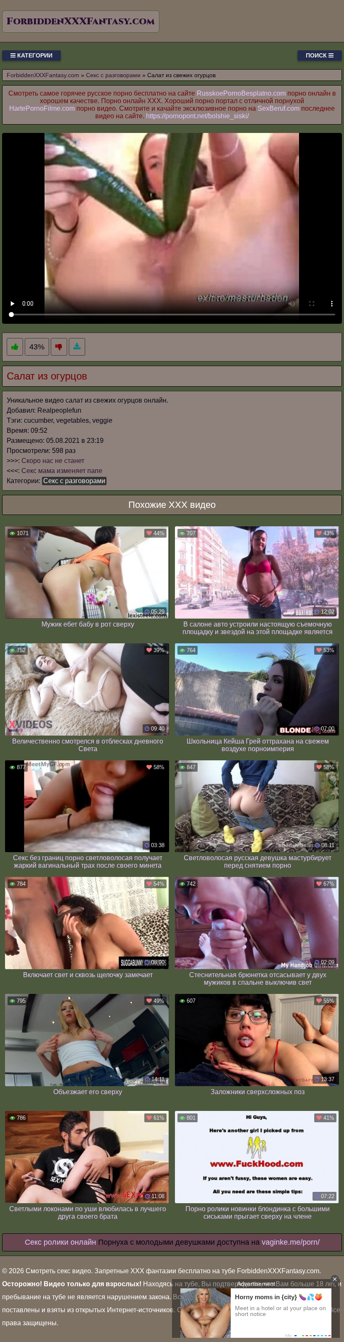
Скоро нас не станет (52, 460)
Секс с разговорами (74, 480)
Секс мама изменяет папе (61, 470)
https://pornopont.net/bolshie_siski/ (197, 116)
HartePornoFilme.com (42, 108)
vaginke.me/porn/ (291, 1242)
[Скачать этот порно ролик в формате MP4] (77, 347)
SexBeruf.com (279, 108)
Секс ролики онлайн (60, 1242)
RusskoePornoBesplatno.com (241, 93)
